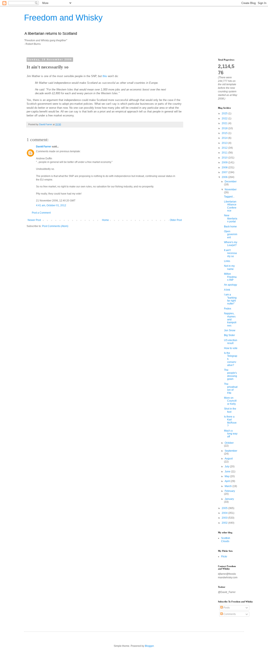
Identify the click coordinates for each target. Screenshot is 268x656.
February (230, 491)
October (229, 442)
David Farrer (43, 146)
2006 (225, 177)
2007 (225, 172)
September (231, 450)
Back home (230, 226)
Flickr (224, 556)
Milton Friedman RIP (230, 276)
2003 (225, 517)
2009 (225, 162)
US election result (230, 342)
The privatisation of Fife (230, 388)
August (229, 458)
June (228, 471)
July (227, 466)
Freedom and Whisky (63, 17)
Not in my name (229, 267)
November (231, 189)
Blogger (149, 645)
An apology (230, 284)
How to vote (230, 348)
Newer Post (34, 220)
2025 (225, 113)
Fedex (227, 308)
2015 (225, 133)
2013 (225, 143)
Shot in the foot (230, 410)
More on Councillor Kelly (230, 400)
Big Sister (229, 335)
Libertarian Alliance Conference (230, 206)
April (228, 481)
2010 (225, 157)
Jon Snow (229, 330)
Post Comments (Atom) (55, 226)
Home (105, 220)
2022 (225, 118)
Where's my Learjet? (230, 244)
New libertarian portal (230, 218)
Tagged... (229, 196)
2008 (225, 167)
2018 (225, 128)
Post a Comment (41, 212)
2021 (225, 123)
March (228, 486)
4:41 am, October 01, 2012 (51, 205)
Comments (229, 614)
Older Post (176, 220)
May (227, 476)
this (105, 76)
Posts (226, 607)
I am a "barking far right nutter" (230, 299)
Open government (230, 234)
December (231, 181)
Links (227, 261)
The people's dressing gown (230, 374)
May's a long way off (230, 433)
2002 (225, 522)
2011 (225, 152)
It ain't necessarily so (230, 253)
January (229, 498)
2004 (225, 513)
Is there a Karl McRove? (230, 421)
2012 (225, 147)
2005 (225, 508)
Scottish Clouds (225, 540)
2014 (225, 138)
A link (227, 289)
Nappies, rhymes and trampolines (230, 319)
